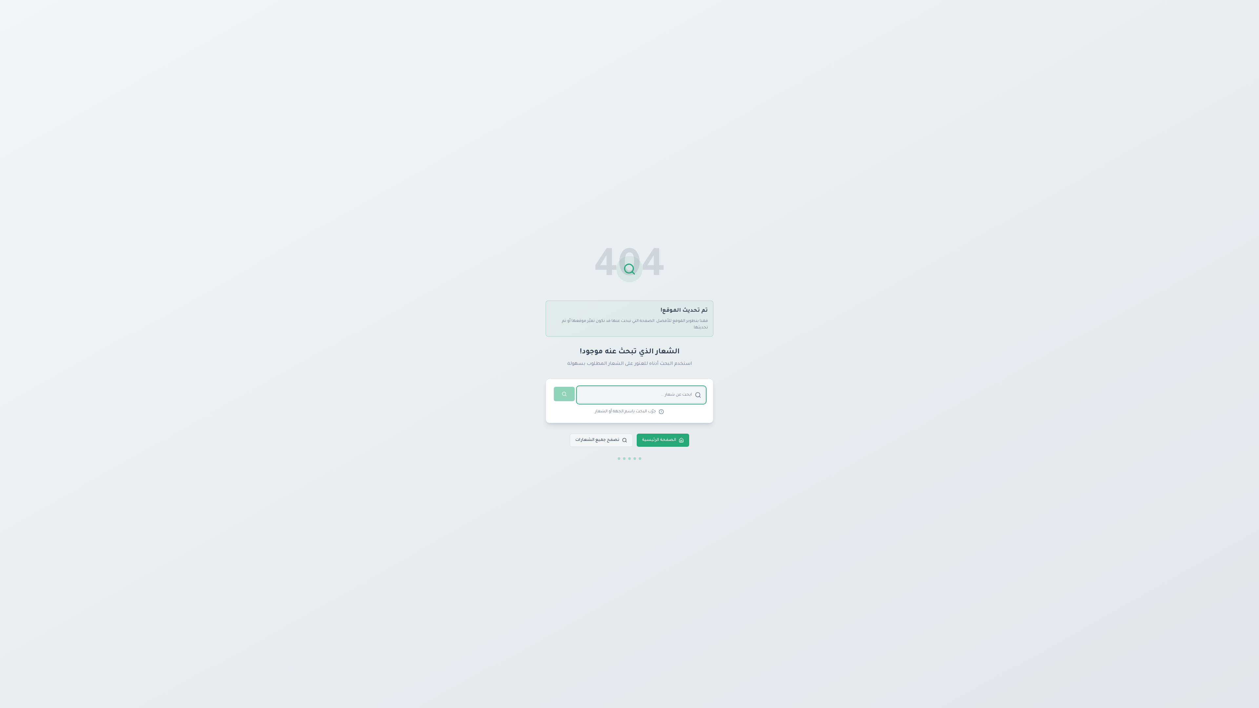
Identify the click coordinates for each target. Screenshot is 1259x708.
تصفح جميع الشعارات (597, 440)
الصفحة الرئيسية (659, 440)
